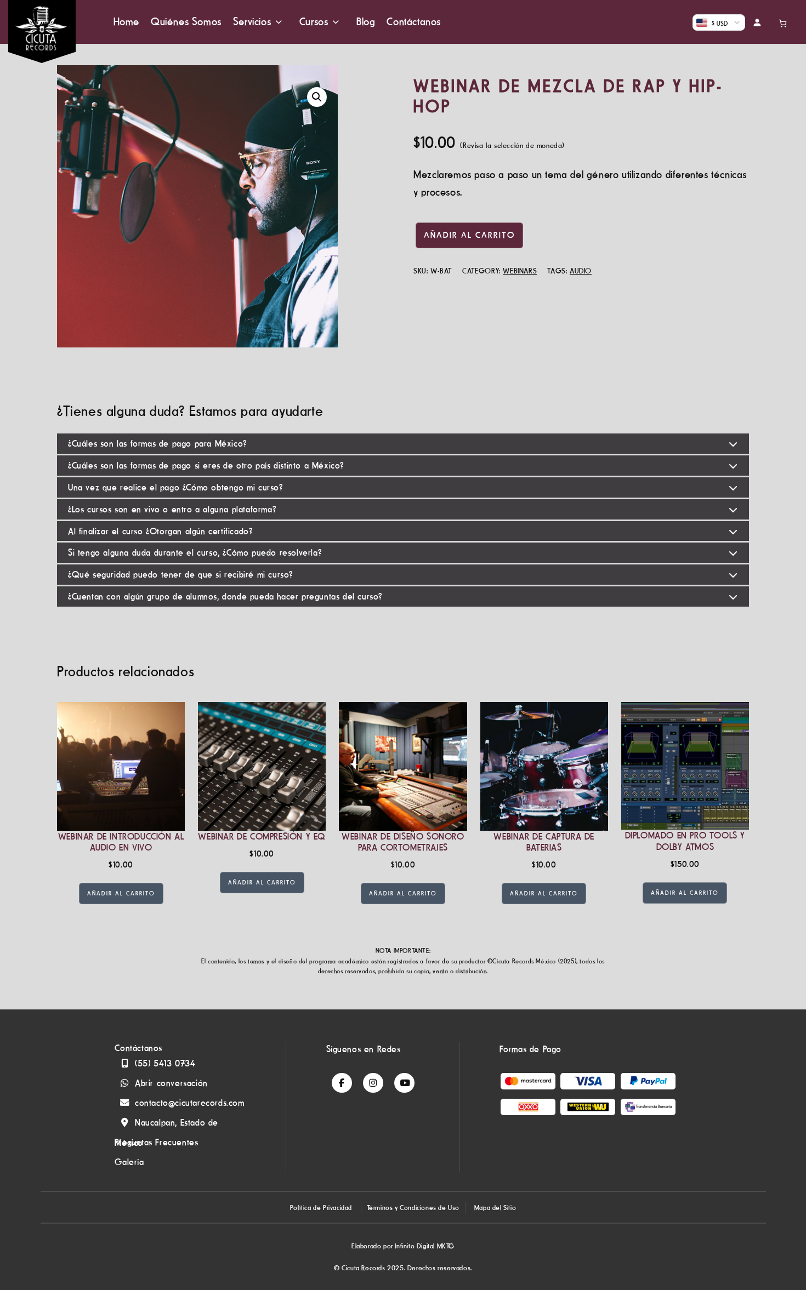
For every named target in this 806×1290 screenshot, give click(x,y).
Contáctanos (414, 21)
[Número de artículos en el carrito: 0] (785, 22)
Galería (129, 1161)
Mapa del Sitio (495, 1207)
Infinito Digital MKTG (425, 1246)
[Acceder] (760, 22)
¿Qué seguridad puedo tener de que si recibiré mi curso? (180, 574)
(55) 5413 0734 (165, 1063)
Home (126, 21)
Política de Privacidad (321, 1207)
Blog (365, 21)
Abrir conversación (171, 1082)
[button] (317, 97)
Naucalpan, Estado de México (166, 1124)
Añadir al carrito (469, 235)
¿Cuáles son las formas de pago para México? (157, 443)
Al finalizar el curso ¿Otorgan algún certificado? (160, 531)
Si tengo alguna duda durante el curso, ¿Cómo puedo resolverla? (194, 552)
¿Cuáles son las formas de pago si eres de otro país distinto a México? (206, 465)
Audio (581, 270)
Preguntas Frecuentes (156, 1142)
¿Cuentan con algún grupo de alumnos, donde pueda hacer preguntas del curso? (225, 596)
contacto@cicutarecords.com (190, 1102)
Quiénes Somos (186, 21)
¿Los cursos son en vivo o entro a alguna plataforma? (172, 509)
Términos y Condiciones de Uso (413, 1207)
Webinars (520, 270)
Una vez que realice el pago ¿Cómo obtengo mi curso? (175, 487)
